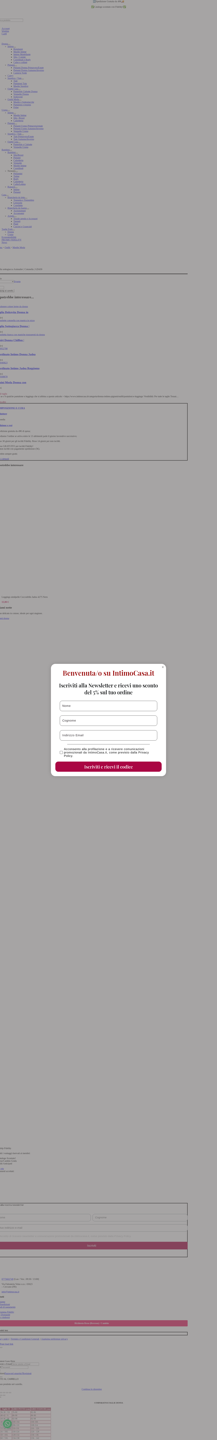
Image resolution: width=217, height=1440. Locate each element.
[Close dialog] (163, 667)
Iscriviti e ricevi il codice (108, 767)
